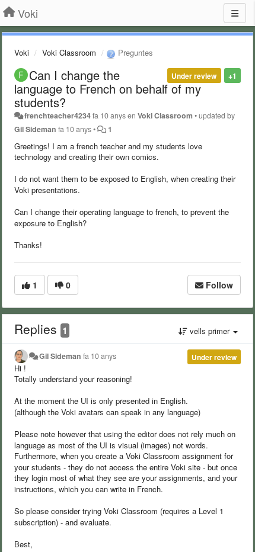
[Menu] (235, 13)
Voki (21, 52)
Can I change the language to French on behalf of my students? (107, 88)
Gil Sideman (35, 129)
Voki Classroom (69, 52)
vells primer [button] (209, 330)
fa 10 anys (99, 356)
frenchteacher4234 (57, 115)
